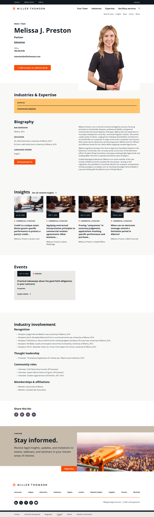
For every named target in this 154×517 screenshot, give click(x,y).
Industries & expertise (32, 514)
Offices (41, 2)
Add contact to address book (33, 67)
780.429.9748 (19, 51)
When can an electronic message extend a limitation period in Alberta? (123, 230)
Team (23, 23)
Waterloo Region (96, 492)
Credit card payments (131, 502)
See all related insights (43, 193)
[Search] (139, 8)
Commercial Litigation (26, 109)
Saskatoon (57, 492)
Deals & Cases (109, 14)
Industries (96, 8)
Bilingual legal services (112, 502)
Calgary (30, 492)
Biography (48, 514)
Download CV (25, 162)
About (138, 14)
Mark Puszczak (132, 239)
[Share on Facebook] (16, 414)
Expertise (110, 8)
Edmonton (19, 42)
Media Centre (29, 2)
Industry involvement (84, 514)
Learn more (22, 294)
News (125, 14)
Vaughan (112, 492)
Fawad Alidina (99, 242)
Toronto (124, 492)
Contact (17, 514)
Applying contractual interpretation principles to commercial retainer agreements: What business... (60, 231)
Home (16, 23)
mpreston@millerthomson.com (27, 56)
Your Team (82, 8)
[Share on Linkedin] (22, 414)
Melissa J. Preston (21, 239)
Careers (17, 2)
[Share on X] (28, 414)
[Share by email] (34, 414)
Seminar (38, 274)
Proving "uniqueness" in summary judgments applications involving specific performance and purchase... (92, 231)
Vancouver (18, 492)
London (81, 492)
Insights (118, 14)
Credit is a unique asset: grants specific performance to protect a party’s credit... (27, 230)
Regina (69, 492)
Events (131, 14)
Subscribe (69, 468)
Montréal (136, 492)
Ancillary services (127, 8)
